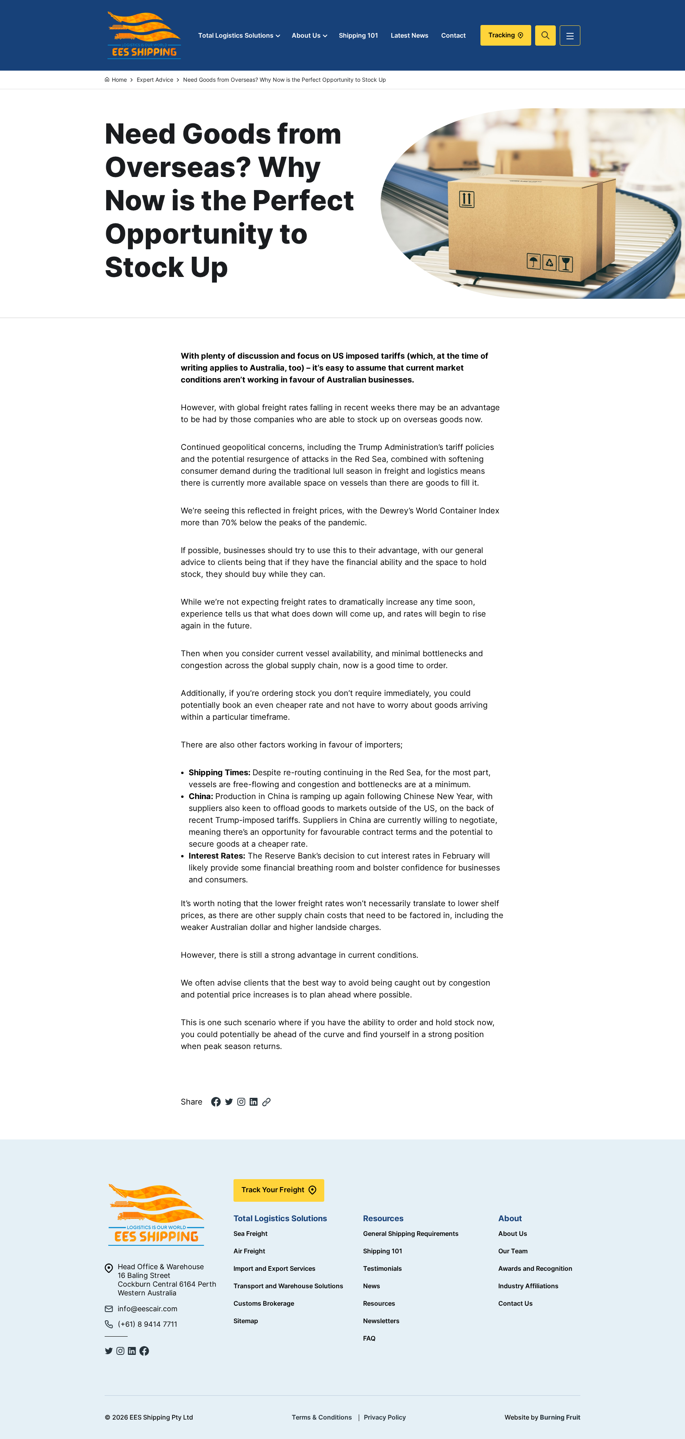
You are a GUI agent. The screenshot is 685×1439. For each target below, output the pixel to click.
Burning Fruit (560, 1417)
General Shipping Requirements (411, 1233)
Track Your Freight (272, 1189)
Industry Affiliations (528, 1286)
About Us (306, 35)
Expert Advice (155, 79)
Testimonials (382, 1268)
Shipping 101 (358, 35)
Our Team (513, 1251)
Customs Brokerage (263, 1303)
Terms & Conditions (322, 1417)
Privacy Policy (385, 1417)
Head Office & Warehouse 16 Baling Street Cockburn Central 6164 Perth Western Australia (167, 1279)
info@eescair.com (148, 1309)
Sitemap (245, 1321)
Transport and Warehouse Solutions (288, 1286)
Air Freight (249, 1251)
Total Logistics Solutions (236, 35)
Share (192, 1102)
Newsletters (381, 1321)
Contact (453, 35)
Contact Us (515, 1303)
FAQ (369, 1338)
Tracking (502, 35)
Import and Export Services (274, 1268)
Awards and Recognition (535, 1268)
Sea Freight (250, 1233)
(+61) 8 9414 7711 (147, 1324)
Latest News (410, 35)
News (371, 1286)
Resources (379, 1303)
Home (119, 79)
